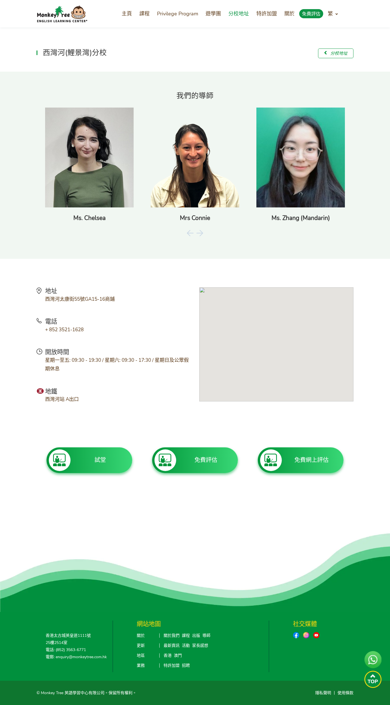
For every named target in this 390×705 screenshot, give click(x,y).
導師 (206, 635)
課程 (144, 13)
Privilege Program (177, 13)
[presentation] (190, 233)
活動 (186, 645)
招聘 (186, 665)
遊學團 (213, 13)
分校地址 (238, 13)
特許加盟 (266, 13)
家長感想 (200, 645)
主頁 (127, 13)
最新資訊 (172, 645)
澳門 (178, 655)
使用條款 (345, 693)
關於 (289, 13)
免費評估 (311, 14)
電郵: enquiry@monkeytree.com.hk (76, 657)
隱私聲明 (323, 693)
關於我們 (172, 635)
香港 (168, 655)
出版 (196, 635)
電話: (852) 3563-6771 (66, 650)
